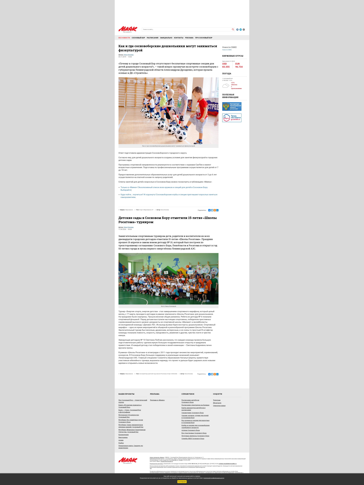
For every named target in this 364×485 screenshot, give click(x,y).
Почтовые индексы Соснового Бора (195, 436)
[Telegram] (212, 210)
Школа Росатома (161, 373)
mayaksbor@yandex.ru (167, 461)
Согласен (182, 482)
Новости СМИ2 (227, 50)
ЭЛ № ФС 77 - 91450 (176, 460)
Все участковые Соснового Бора (194, 433)
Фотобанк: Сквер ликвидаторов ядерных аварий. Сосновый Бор (130, 426)
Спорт (141, 210)
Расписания (152, 38)
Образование (129, 210)
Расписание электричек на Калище (195, 405)
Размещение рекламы (156, 463)
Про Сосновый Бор (203, 38)
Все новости (124, 38)
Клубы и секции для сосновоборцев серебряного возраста (195, 426)
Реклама (189, 38)
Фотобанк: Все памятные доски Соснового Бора (130, 421)
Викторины (123, 437)
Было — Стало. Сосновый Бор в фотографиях (129, 411)
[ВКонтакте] (209, 210)
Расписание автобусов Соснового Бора (190, 401)
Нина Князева (129, 55)
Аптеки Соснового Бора (191, 430)
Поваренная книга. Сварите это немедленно (130, 447)
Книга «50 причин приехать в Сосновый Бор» (129, 406)
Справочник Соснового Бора (193, 413)
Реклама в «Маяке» (157, 400)
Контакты (178, 38)
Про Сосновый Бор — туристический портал (132, 401)
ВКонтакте (217, 403)
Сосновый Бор (138, 38)
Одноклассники (219, 406)
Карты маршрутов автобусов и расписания (193, 409)
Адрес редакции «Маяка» (157, 457)
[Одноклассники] (215, 210)
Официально (166, 38)
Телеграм (216, 400)
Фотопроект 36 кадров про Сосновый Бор (128, 416)
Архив (120, 440)
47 (152, 210)
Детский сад (152, 373)
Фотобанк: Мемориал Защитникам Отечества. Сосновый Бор (131, 431)
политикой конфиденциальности (214, 478)
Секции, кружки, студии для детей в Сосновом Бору (195, 416)
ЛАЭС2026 (174, 373)
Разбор (121, 443)
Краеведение (123, 435)
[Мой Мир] (217, 210)
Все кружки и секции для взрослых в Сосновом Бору (195, 421)
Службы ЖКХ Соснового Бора (193, 439)
